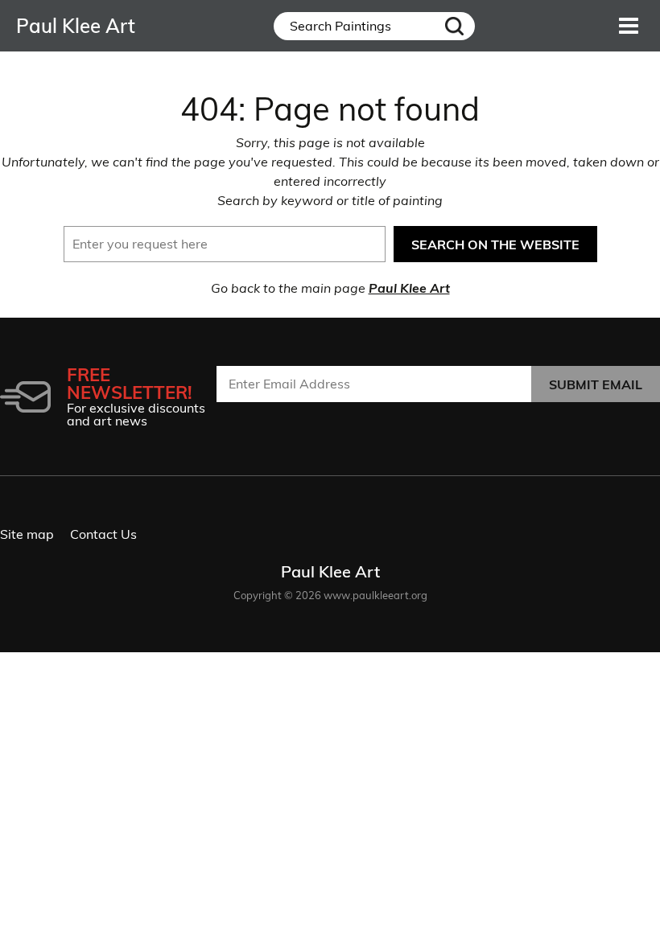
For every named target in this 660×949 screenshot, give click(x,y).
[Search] (454, 26)
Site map (27, 534)
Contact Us (103, 534)
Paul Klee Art (409, 288)
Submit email (595, 384)
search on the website (495, 244)
